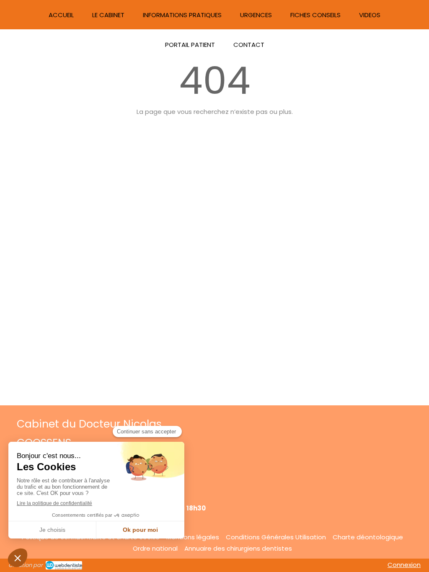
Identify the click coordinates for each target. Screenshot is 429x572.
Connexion (404, 564)
